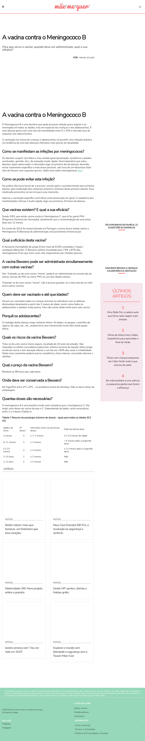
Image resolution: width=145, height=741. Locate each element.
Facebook (6, 723)
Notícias (9, 519)
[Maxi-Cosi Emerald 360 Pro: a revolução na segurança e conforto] (72, 496)
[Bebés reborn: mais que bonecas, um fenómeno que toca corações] (24, 496)
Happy (15, 712)
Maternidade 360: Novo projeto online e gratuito (23, 590)
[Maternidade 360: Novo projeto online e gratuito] (24, 560)
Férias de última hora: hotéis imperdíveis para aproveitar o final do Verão (122, 338)
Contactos (79, 716)
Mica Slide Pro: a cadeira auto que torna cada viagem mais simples (123, 316)
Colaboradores (81, 712)
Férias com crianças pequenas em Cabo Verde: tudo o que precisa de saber (123, 361)
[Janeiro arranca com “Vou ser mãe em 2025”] (24, 619)
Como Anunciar (82, 725)
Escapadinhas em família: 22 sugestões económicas (121, 226)
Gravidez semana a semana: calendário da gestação (121, 269)
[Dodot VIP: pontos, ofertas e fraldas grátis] (72, 560)
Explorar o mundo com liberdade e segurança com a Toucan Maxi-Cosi (70, 652)
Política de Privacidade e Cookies (91, 733)
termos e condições (58, 695)
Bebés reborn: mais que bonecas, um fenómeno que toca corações (21, 529)
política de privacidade (77, 695)
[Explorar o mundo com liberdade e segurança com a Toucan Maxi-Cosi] (72, 619)
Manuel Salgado (87, 57)
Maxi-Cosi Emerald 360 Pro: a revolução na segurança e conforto (71, 529)
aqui (80, 170)
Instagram (6, 727)
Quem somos (81, 708)
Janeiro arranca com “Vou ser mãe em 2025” (22, 650)
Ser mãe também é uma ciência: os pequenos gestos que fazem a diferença (123, 384)
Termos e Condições (85, 729)
